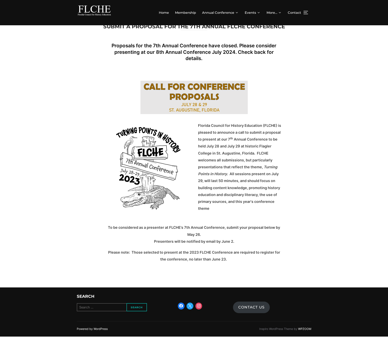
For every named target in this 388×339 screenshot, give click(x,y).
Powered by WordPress (92, 329)
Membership (185, 13)
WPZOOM (304, 329)
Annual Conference (218, 13)
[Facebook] (181, 306)
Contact (294, 13)
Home (164, 13)
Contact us (251, 307)
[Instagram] (198, 306)
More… (272, 13)
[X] (190, 306)
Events (250, 13)
